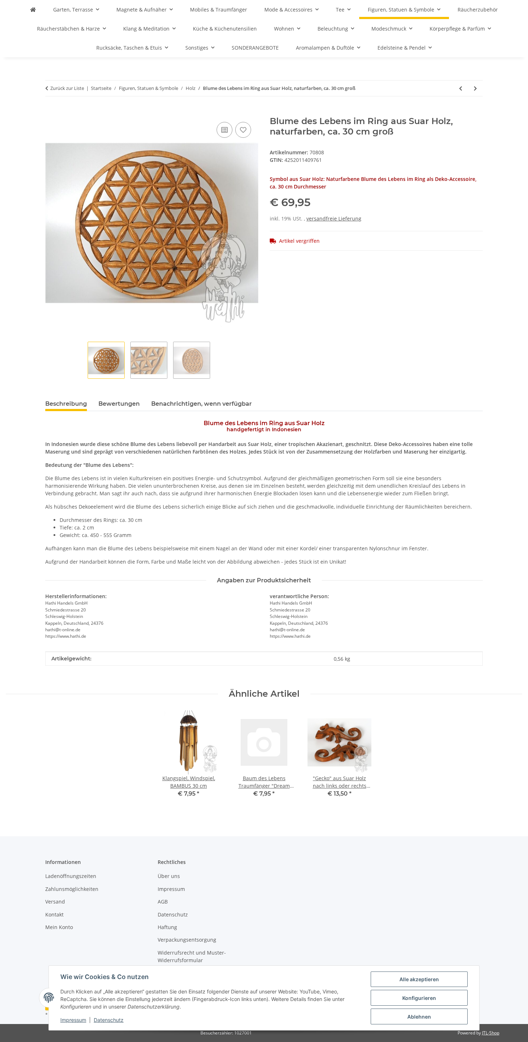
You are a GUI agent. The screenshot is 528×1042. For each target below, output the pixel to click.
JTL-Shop (490, 1033)
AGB (163, 901)
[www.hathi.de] (33, 9)
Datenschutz (109, 1020)
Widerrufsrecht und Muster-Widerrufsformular (192, 956)
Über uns (169, 876)
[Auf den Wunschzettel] (243, 130)
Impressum (73, 1020)
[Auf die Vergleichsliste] (224, 130)
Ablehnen (419, 1017)
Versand (55, 901)
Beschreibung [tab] (66, 403)
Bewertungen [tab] (119, 403)
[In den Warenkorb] (51, 112)
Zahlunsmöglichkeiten (71, 889)
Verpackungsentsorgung (187, 939)
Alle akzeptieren (419, 979)
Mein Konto (59, 927)
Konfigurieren (419, 998)
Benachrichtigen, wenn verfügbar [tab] (201, 403)
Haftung (167, 927)
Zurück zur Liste (67, 88)
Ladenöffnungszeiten (70, 876)
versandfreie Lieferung (333, 218)
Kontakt (54, 914)
